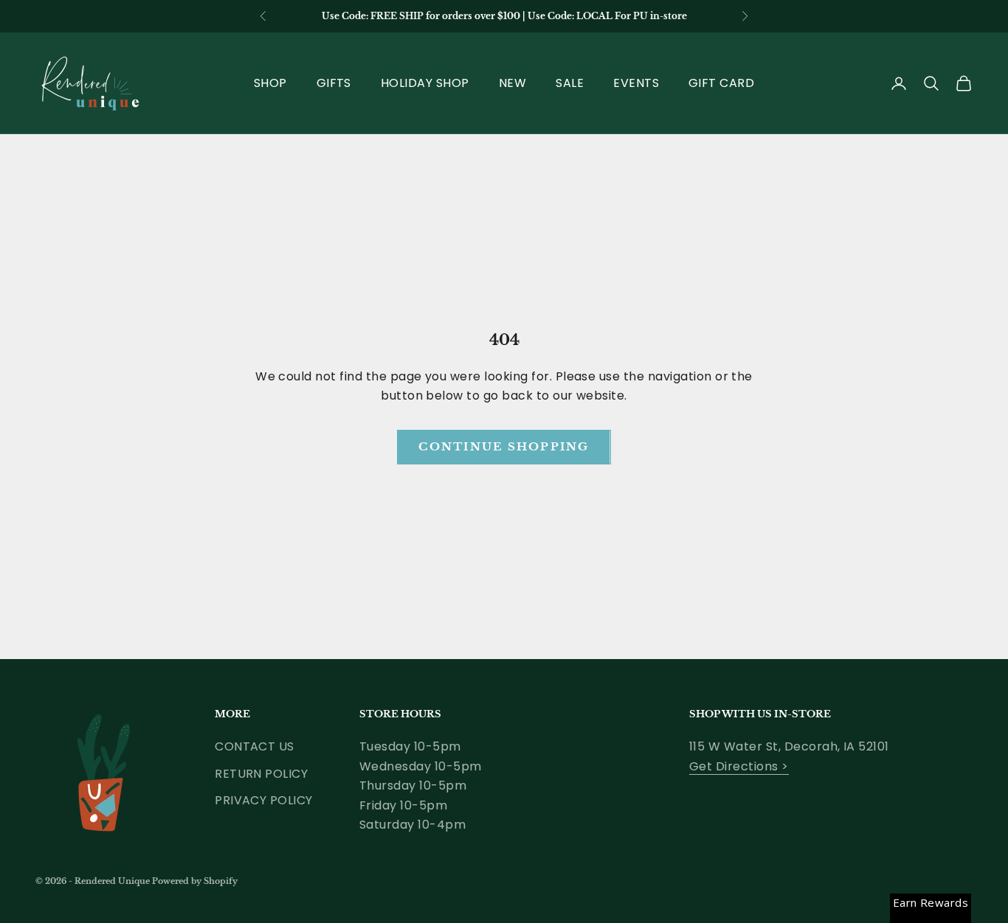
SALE (570, 82)
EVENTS (636, 82)
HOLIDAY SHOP (425, 82)
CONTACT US (254, 746)
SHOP (270, 82)
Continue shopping (503, 446)
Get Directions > (739, 766)
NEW (512, 82)
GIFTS (334, 82)
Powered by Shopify (195, 881)
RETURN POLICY (261, 773)
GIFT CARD (721, 82)
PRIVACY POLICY (264, 800)
